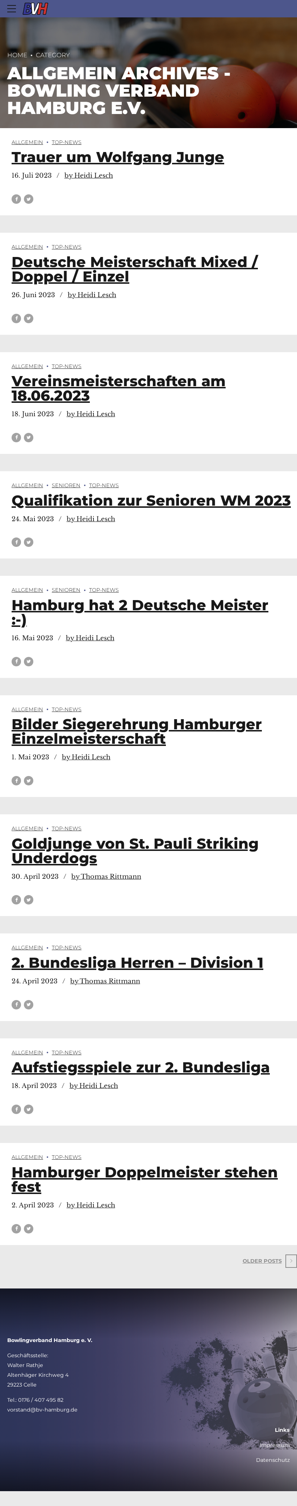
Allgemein (27, 142)
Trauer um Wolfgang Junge (118, 157)
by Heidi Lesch (88, 176)
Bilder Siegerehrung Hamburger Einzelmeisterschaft (137, 731)
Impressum (275, 1445)
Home (17, 55)
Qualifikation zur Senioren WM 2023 (151, 500)
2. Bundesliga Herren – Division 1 (137, 962)
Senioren (66, 485)
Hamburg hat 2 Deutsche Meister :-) (140, 612)
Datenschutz (273, 1460)
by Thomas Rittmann (106, 877)
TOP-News (66, 142)
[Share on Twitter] (28, 199)
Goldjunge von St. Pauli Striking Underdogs (135, 851)
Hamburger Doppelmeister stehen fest (145, 1179)
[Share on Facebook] (16, 199)
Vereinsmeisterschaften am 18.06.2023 (119, 388)
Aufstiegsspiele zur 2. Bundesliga (141, 1067)
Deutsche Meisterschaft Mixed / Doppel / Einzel (135, 269)
